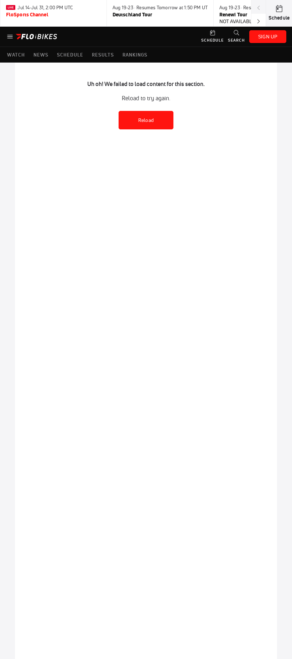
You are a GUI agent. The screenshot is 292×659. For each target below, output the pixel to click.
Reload (146, 120)
